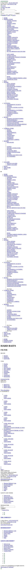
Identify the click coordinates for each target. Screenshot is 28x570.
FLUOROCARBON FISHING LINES (17, 78)
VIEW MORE (7, 398)
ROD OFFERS (11, 85)
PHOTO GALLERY (12, 163)
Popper (5, 365)
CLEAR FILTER (5, 379)
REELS (9, 50)
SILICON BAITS (11, 74)
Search (17, 13)
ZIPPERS (9, 106)
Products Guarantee (8, 501)
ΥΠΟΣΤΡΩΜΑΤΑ (11, 132)
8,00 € (5, 419)
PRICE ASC (7, 386)
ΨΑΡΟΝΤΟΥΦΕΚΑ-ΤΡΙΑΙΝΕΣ (15, 121)
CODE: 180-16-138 (9, 423)
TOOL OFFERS (11, 83)
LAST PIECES (11, 88)
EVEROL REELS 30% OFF (14, 90)
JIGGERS (9, 22)
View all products (5, 390)
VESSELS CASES (11, 71)
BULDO (9, 44)
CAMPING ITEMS (9, 128)
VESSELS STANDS (12, 43)
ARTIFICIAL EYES (12, 79)
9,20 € (5, 397)
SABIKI (9, 25)
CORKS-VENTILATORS (13, 152)
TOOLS (9, 65)
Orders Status (7, 486)
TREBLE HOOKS (11, 46)
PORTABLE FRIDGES (13, 47)
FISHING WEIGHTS (12, 37)
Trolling (6, 373)
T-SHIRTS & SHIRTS (12, 113)
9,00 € (5, 413)
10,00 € (5, 434)
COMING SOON (11, 60)
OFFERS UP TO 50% (12, 95)
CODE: (6, 395)
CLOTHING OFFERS (12, 99)
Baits (5, 490)
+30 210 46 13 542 (11, 4)
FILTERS (9, 149)
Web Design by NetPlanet (7, 567)
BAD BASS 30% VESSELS (14, 86)
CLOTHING (7, 103)
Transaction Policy (8, 497)
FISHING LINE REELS (13, 40)
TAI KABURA (11, 58)
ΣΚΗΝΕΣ (9, 131)
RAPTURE (7, 358)
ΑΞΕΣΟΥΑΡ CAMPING (13, 139)
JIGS (8, 34)
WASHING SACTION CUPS (14, 155)
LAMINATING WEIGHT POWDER (16, 57)
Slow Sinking (7, 369)
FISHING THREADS (12, 72)
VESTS (9, 108)
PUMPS (9, 153)
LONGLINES (10, 29)
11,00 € (5, 462)
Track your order (6, 7)
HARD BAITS (10, 68)
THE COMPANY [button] (5, 517)
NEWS (5, 169)
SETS (5, 81)
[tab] (14, 517)
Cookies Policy (7, 502)
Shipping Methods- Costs (10, 483)
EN (4, 8)
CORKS (9, 36)
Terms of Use (5, 510)
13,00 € (5, 446)
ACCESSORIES (11, 156)
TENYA (9, 69)
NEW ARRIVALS (11, 67)
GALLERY (7, 162)
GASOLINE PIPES (12, 150)
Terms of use (7, 495)
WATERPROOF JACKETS (14, 104)
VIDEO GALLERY (12, 164)
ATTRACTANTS (11, 55)
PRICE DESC (7, 387)
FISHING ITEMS (8, 19)
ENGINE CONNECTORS (13, 148)
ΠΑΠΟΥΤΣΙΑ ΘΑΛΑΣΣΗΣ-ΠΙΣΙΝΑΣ (17, 124)
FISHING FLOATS (12, 39)
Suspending (6, 372)
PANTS (9, 115)
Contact (4, 5)
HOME (5, 18)
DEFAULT (6, 384)
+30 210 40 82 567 (13, 2)
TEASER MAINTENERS (13, 62)
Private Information (8, 498)
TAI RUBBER (10, 64)
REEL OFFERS (11, 92)
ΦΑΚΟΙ (9, 129)
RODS (8, 76)
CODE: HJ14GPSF (9, 444)
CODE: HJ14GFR (8, 455)
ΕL (1, 8)
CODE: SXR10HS (8, 439)
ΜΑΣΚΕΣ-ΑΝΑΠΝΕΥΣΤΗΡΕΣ (15, 118)
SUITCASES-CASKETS (13, 48)
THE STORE (7, 167)
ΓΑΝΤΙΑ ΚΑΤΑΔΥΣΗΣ (13, 122)
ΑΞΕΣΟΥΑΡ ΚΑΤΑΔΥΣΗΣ (14, 125)
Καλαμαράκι (7, 376)
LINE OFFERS (11, 97)
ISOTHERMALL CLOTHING (15, 110)
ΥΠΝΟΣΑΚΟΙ (10, 135)
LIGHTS (9, 146)
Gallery (5, 489)
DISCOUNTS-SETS (12, 96)
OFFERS (6, 82)
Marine (5, 487)
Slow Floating (7, 368)
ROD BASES (10, 142)
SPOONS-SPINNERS (12, 27)
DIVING (6, 117)
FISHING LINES (11, 23)
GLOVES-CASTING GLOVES (15, 107)
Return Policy (7, 499)
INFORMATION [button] (5, 527)
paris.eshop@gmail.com (6, 479)
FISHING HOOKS (12, 20)
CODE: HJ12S (7, 461)
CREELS (9, 33)
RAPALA (6, 357)
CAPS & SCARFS (11, 111)
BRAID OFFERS (11, 93)
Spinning (6, 371)
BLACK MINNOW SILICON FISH (16, 51)
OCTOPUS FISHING (12, 41)
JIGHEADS (10, 61)
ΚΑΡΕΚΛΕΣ (10, 136)
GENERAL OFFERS (12, 89)
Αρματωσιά (7, 375)
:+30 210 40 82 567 (13, 520)
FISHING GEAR (11, 32)
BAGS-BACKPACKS (12, 30)
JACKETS (9, 114)
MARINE (6, 141)
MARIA (6, 356)
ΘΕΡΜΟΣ (9, 134)
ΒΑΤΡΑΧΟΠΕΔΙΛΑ (12, 120)
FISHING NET (11, 26)
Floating (6, 364)
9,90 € (5, 402)
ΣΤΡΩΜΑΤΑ (10, 138)
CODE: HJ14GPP (8, 450)
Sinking (6, 366)
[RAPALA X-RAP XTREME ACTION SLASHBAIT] (15, 429)
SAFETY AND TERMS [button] (7, 540)
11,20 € (5, 425)
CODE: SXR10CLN (9, 433)
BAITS (5, 166)
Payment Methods (8, 484)
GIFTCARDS (10, 54)
